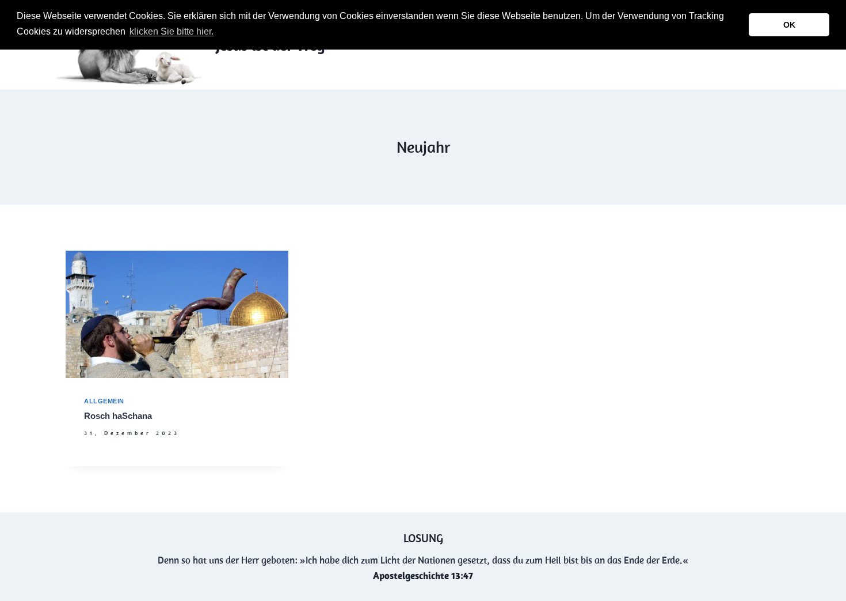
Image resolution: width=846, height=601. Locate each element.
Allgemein (104, 401)
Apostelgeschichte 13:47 (423, 575)
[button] (219, 33)
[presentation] (177, 314)
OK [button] (789, 24)
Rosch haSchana (118, 416)
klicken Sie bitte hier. (171, 31)
